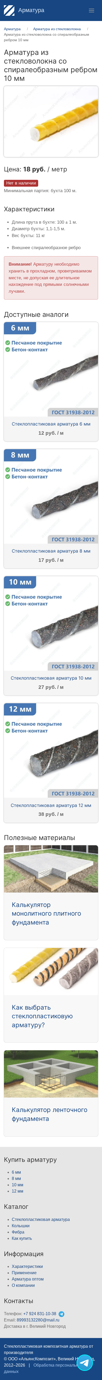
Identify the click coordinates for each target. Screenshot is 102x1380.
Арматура (30, 10)
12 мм (17, 1191)
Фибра (18, 1232)
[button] (91, 10)
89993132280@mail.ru (38, 1320)
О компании (23, 1285)
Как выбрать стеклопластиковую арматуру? (42, 1016)
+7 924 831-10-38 (39, 1313)
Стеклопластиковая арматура (41, 1219)
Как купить (22, 1238)
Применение (24, 1273)
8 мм (16, 1178)
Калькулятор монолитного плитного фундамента (46, 913)
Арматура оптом (28, 1279)
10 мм (17, 1185)
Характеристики (27, 1266)
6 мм (16, 1172)
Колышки (21, 1226)
